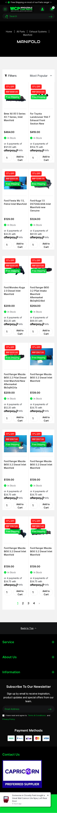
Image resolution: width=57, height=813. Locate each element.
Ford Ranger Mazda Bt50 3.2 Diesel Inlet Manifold (41, 377)
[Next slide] (50, 2)
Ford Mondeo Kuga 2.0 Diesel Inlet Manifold (14, 290)
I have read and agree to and (26, 717)
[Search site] (50, 17)
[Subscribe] (49, 709)
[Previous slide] (6, 2)
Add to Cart (20, 158)
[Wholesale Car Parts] (21, 9)
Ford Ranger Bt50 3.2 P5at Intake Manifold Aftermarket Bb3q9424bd (39, 293)
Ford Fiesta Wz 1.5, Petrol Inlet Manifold (15, 202)
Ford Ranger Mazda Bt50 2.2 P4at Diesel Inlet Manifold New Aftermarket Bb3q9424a (15, 380)
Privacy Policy (8, 719)
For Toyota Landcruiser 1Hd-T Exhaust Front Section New (40, 118)
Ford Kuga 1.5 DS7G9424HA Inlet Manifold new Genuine (40, 205)
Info (21, 150)
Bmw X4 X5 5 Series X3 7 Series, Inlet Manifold (14, 117)
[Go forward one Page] (39, 603)
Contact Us (11, 754)
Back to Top (27, 628)
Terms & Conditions (37, 715)
